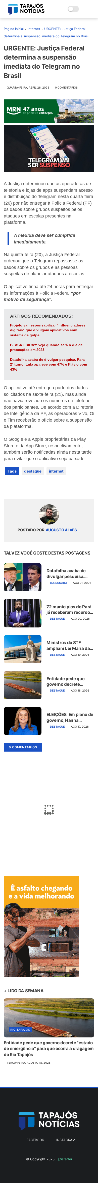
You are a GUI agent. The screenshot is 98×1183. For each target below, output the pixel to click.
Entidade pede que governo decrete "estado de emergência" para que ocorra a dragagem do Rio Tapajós (68, 681)
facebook (35, 1140)
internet (34, 29)
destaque (32, 471)
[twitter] (18, 487)
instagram (65, 1140)
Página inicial (14, 29)
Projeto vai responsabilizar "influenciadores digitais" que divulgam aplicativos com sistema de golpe (47, 330)
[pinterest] (38, 487)
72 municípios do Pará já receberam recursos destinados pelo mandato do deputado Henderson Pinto (69, 609)
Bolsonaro (58, 583)
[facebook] (8, 487)
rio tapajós (20, 1029)
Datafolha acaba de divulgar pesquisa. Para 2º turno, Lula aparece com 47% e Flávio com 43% (48, 364)
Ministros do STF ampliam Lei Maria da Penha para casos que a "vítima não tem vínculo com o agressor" (68, 645)
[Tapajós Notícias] (26, 13)
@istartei (65, 1159)
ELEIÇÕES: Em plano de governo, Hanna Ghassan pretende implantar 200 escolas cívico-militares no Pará (69, 717)
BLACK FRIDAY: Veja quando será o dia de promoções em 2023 (46, 347)
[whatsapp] (28, 487)
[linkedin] (48, 487)
